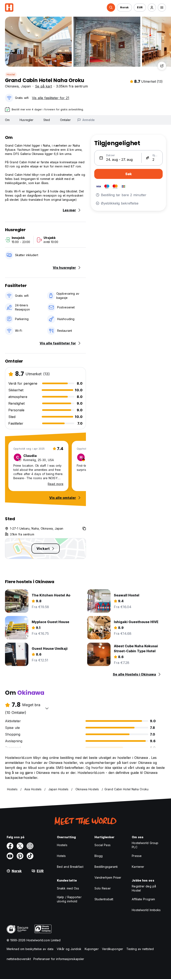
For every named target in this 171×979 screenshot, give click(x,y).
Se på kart (43, 86)
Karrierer (138, 866)
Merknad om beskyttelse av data (30, 949)
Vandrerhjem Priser (107, 877)
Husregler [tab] (26, 120)
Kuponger (92, 949)
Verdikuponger (112, 949)
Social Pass (102, 845)
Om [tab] (7, 120)
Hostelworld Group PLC (145, 845)
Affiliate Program (143, 899)
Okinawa (12, 86)
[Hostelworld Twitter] (20, 846)
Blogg (98, 856)
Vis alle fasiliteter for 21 (50, 98)
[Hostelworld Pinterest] (20, 856)
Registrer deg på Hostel (144, 888)
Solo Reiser (102, 888)
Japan (26, 86)
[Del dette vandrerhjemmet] (162, 66)
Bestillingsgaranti (106, 866)
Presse (137, 856)
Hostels (62, 845)
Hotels (61, 856)
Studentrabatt (103, 899)
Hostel (11, 74)
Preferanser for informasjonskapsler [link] (58, 959)
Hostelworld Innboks (146, 910)
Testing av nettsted (140, 949)
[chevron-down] (47, 708)
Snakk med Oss (68, 888)
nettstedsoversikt (19, 959)
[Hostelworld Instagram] (30, 846)
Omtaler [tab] (65, 120)
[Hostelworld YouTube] (10, 856)
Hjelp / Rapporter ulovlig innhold (69, 899)
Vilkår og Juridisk (69, 949)
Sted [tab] (46, 120)
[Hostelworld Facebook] (10, 846)
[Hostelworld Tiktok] (30, 856)
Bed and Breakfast (70, 866)
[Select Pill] (111, 7)
